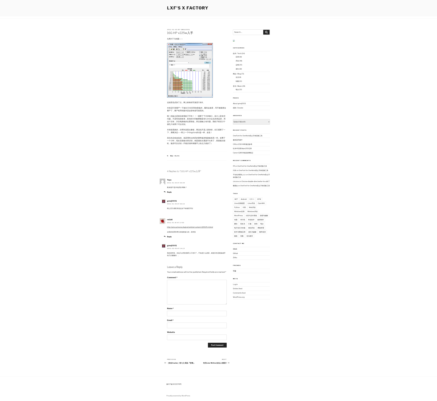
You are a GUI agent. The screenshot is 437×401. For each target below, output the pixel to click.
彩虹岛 (242, 224)
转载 (237, 81)
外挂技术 (251, 220)
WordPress (238, 215)
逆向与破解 (252, 232)
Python (237, 207)
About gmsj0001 (239, 103)
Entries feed (237, 289)
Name (170, 308)
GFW (259, 199)
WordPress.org (239, 297)
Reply (169, 192)
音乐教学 (249, 236)
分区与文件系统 (251, 215)
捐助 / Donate (238, 108)
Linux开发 (251, 203)
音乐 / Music (237, 86)
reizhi (170, 220)
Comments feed (239, 293)
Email (170, 320)
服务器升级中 (238, 140)
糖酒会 (235, 186)
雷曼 (242, 236)
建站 (235, 224)
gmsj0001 (185, 29)
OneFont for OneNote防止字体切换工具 (247, 136)
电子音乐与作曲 (239, 228)
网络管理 (261, 228)
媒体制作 (260, 220)
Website (171, 332)
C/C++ (252, 199)
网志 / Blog (175, 156)
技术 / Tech (237, 53)
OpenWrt (261, 203)
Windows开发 (252, 211)
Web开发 (252, 207)
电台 (237, 89)
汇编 (249, 224)
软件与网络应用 (239, 232)
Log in (235, 284)
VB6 (244, 207)
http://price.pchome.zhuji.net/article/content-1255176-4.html (190, 227)
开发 (237, 61)
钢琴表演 (262, 232)
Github (235, 253)
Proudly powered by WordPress (178, 396)
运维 (237, 65)
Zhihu (235, 257)
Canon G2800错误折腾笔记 (243, 153)
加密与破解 (264, 215)
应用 (237, 57)
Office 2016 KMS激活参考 (242, 144)
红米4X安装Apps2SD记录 (242, 148)
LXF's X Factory (187, 7)
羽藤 (234, 271)
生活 (237, 77)
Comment (172, 277)
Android (244, 199)
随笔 (235, 236)
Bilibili (235, 249)
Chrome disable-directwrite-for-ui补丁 (255, 181)
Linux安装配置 (239, 203)
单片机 (242, 220)
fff (234, 166)
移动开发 (251, 228)
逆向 (237, 69)
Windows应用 (239, 211)
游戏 (255, 224)
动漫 (235, 220)
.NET (236, 199)
